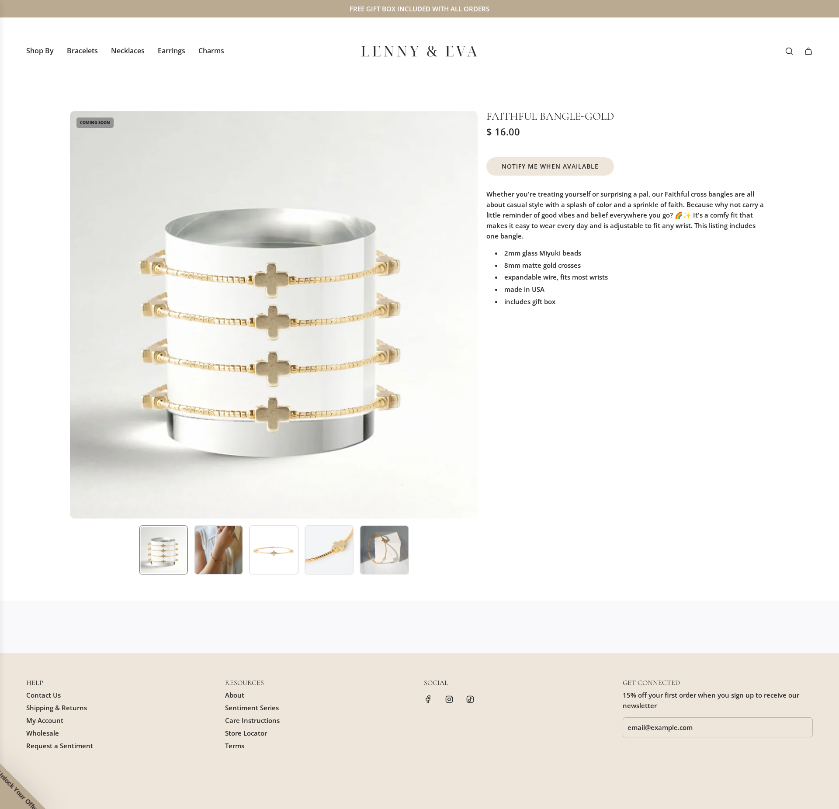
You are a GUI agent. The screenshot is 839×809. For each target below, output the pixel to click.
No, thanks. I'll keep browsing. (476, 488)
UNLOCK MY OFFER (476, 464)
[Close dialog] (578, 306)
